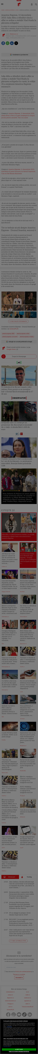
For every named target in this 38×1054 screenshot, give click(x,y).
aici (18, 1032)
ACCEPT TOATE (19, 1049)
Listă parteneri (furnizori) (7, 1046)
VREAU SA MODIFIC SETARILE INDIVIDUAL (19, 1051)
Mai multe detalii (9, 1026)
